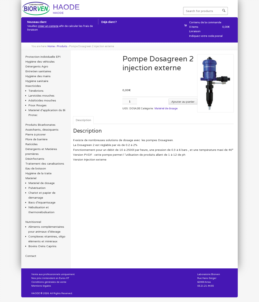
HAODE (66, 7)
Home (51, 46)
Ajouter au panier (182, 101)
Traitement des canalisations (44, 163)
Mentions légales (41, 285)
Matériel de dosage (166, 108)
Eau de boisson (35, 168)
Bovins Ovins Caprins (42, 246)
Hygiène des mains (38, 76)
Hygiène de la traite (38, 173)
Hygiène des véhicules (40, 61)
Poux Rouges (37, 105)
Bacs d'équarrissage (41, 202)
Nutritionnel (33, 222)
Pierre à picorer (35, 134)
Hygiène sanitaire (36, 81)
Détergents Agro (36, 66)
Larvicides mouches (41, 95)
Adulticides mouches (42, 100)
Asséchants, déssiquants (41, 129)
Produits (62, 46)
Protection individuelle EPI (43, 56)
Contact (30, 256)
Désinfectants (34, 159)
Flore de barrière (36, 139)
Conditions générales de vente (48, 282)
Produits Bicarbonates (40, 125)
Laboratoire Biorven (208, 274)
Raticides (31, 144)
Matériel (30, 178)
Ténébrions (36, 91)
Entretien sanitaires (38, 71)
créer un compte (48, 26)
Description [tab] (83, 120)
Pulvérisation (37, 188)
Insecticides (33, 86)
